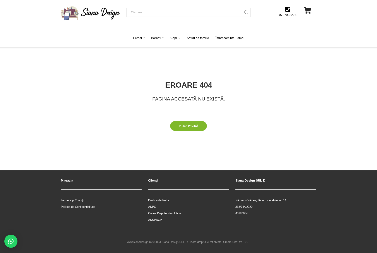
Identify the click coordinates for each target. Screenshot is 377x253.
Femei (137, 38)
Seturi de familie (198, 38)
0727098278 (287, 15)
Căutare (246, 12)
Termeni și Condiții (72, 200)
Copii (173, 38)
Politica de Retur (158, 200)
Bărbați (156, 38)
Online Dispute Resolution (164, 213)
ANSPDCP (155, 220)
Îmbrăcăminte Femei (230, 38)
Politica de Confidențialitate (78, 206)
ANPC (152, 206)
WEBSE (244, 242)
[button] (10, 241)
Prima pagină (188, 125)
